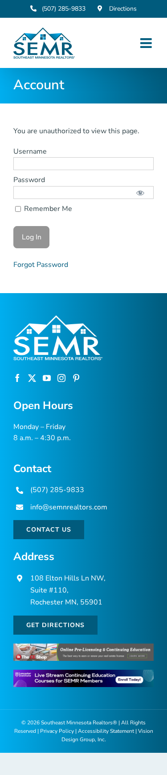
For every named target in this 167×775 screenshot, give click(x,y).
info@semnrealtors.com (68, 507)
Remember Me (47, 209)
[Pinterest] (76, 378)
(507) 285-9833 (57, 490)
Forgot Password (40, 265)
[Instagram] (61, 378)
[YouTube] (47, 378)
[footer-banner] (83, 647)
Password (29, 180)
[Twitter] (32, 378)
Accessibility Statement (106, 731)
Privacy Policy (57, 731)
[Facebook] (17, 378)
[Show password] (140, 192)
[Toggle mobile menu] (147, 43)
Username (30, 151)
